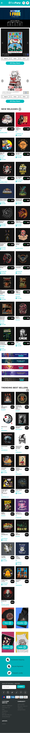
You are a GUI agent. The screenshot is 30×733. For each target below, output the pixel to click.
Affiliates (21, 704)
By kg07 (18, 410)
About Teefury (7, 705)
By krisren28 (19, 155)
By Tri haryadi (4, 583)
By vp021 (3, 409)
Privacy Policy (23, 706)
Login (4, 723)
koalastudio (7, 93)
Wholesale (6, 716)
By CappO (18, 344)
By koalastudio (19, 179)
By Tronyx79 (19, 429)
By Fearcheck (19, 202)
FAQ (3, 709)
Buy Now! (15, 63)
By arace (18, 319)
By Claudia (3, 470)
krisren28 (6, 55)
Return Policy (7, 715)
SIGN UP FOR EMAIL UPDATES (11, 683)
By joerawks (19, 224)
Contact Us (6, 707)
